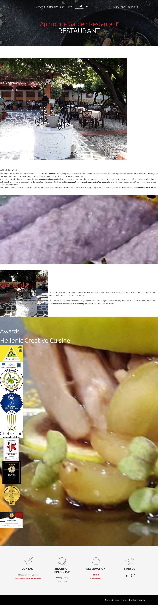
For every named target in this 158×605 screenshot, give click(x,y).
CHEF (62, 7)
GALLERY (116, 7)
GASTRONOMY (52, 7)
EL (94, 6)
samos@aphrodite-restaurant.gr (28, 578)
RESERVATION (133, 7)
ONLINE (96, 575)
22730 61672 (97, 578)
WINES (108, 7)
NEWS (123, 7)
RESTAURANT (40, 7)
